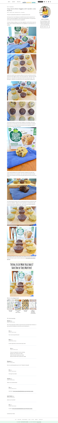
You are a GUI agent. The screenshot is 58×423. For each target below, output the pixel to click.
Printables (24, 419)
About (9, 1)
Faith (33, 419)
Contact (13, 1)
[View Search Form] (50, 1)
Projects (18, 1)
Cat (8, 12)
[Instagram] (46, 2)
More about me (44, 26)
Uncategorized (11, 6)
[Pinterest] (48, 2)
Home (8, 6)
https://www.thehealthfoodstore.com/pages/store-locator (23, 391)
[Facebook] (44, 2)
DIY (16, 419)
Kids (29, 419)
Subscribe (40, 1)
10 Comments (22, 12)
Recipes (19, 419)
